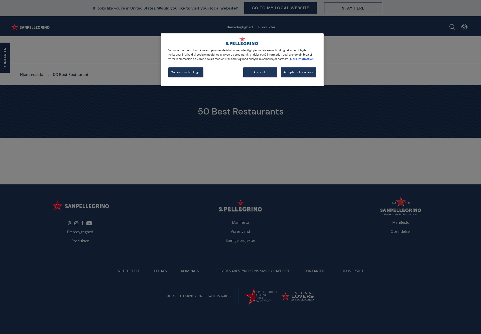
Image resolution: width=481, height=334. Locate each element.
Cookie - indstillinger (186, 72)
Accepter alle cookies (298, 72)
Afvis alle (260, 72)
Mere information (302, 59)
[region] (242, 59)
